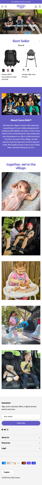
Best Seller (21, 41)
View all (21, 45)
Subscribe (21, 423)
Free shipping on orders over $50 (21, 1)
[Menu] (2, 6)
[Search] (6, 6)
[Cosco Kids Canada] (21, 6)
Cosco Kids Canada (13, 478)
